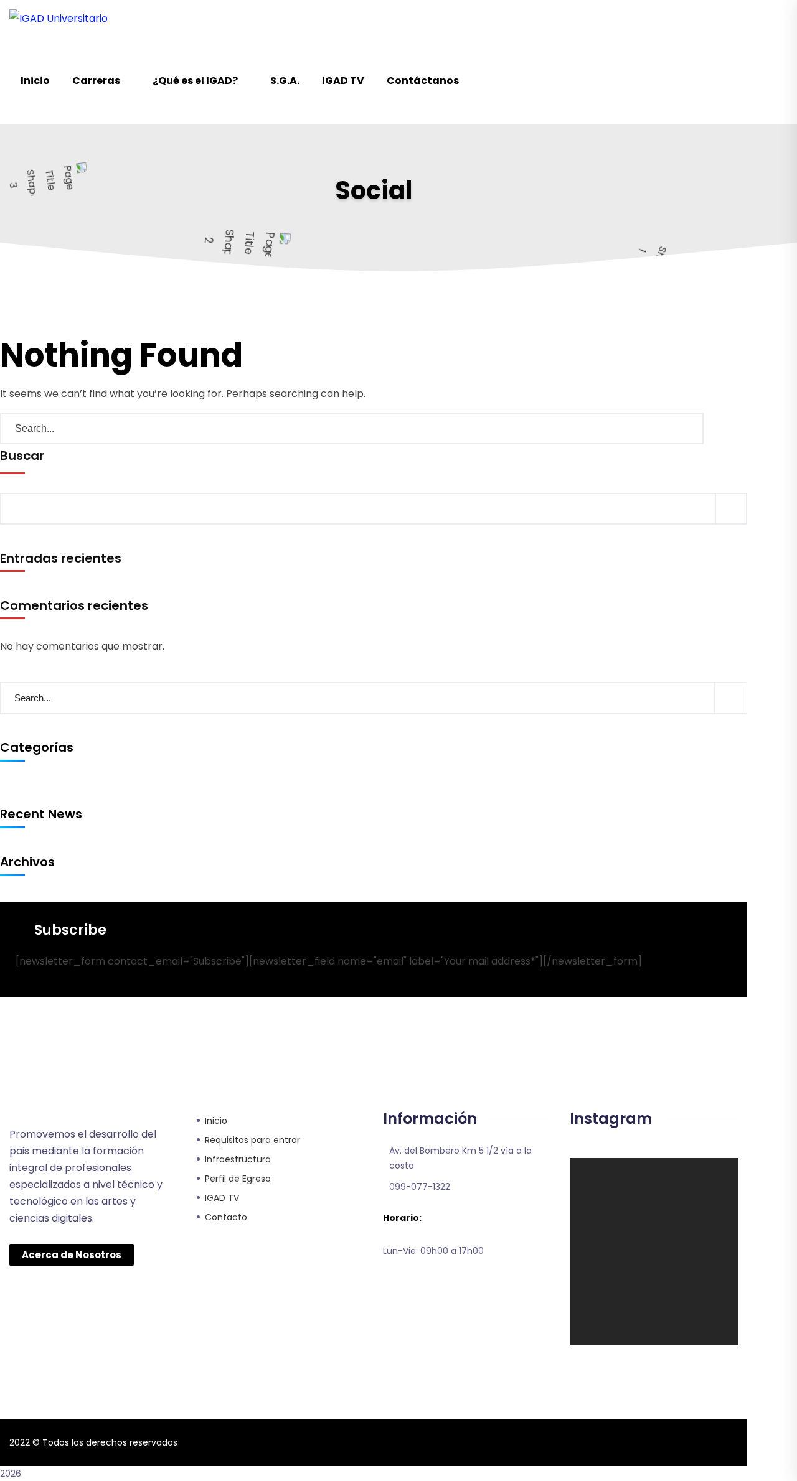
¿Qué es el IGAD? (195, 80)
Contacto (226, 1217)
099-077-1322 (419, 1186)
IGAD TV (343, 80)
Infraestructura (238, 1159)
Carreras (96, 80)
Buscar (22, 455)
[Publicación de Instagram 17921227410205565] (611, 1188)
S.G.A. (284, 80)
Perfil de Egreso (238, 1178)
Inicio (35, 80)
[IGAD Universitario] (58, 18)
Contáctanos (423, 80)
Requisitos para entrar (252, 1140)
